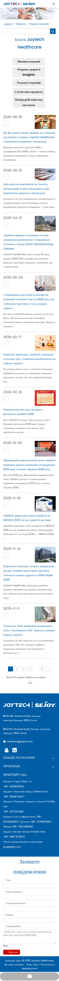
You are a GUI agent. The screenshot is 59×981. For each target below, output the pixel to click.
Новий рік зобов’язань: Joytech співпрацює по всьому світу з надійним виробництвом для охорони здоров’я (29, 359)
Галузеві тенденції (29, 83)
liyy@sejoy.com (12, 846)
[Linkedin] (14, 750)
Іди (30, 682)
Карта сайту (33, 964)
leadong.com (29, 968)
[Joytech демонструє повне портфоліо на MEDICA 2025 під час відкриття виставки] (5, 504)
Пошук (53, 31)
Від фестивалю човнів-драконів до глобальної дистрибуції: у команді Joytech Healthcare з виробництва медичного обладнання (29, 137)
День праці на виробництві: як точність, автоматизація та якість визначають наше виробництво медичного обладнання (26, 188)
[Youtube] (6, 750)
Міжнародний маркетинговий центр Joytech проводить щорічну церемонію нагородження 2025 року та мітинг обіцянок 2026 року (29, 464)
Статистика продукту (28, 92)
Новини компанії (29, 61)
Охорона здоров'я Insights (28, 72)
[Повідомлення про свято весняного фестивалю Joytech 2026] (5, 398)
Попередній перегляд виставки (29, 102)
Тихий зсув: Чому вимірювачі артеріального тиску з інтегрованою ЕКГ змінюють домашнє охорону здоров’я (29, 630)
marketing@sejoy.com (20, 741)
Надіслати (13, 952)
